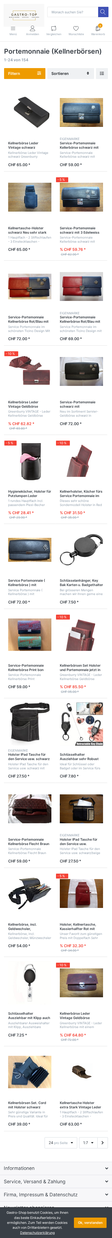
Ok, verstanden (90, 1223)
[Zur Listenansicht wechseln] (102, 73)
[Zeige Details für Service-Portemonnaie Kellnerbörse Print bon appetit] (29, 634)
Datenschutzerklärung (37, 1233)
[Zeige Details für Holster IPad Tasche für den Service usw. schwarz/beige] (81, 808)
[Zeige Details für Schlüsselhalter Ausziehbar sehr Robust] (81, 724)
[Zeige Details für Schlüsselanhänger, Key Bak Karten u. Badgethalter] (81, 549)
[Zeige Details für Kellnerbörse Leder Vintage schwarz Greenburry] (29, 112)
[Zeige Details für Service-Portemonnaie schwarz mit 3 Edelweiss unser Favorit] (81, 197)
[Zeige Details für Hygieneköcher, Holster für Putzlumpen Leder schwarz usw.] (29, 460)
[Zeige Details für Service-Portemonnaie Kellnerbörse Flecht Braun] (29, 808)
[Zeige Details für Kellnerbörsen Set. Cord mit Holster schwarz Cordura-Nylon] (29, 1072)
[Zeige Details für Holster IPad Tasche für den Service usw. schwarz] (29, 724)
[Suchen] (103, 12)
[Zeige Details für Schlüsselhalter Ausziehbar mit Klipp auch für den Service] (29, 982)
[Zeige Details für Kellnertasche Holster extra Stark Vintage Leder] (81, 1072)
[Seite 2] (102, 1142)
